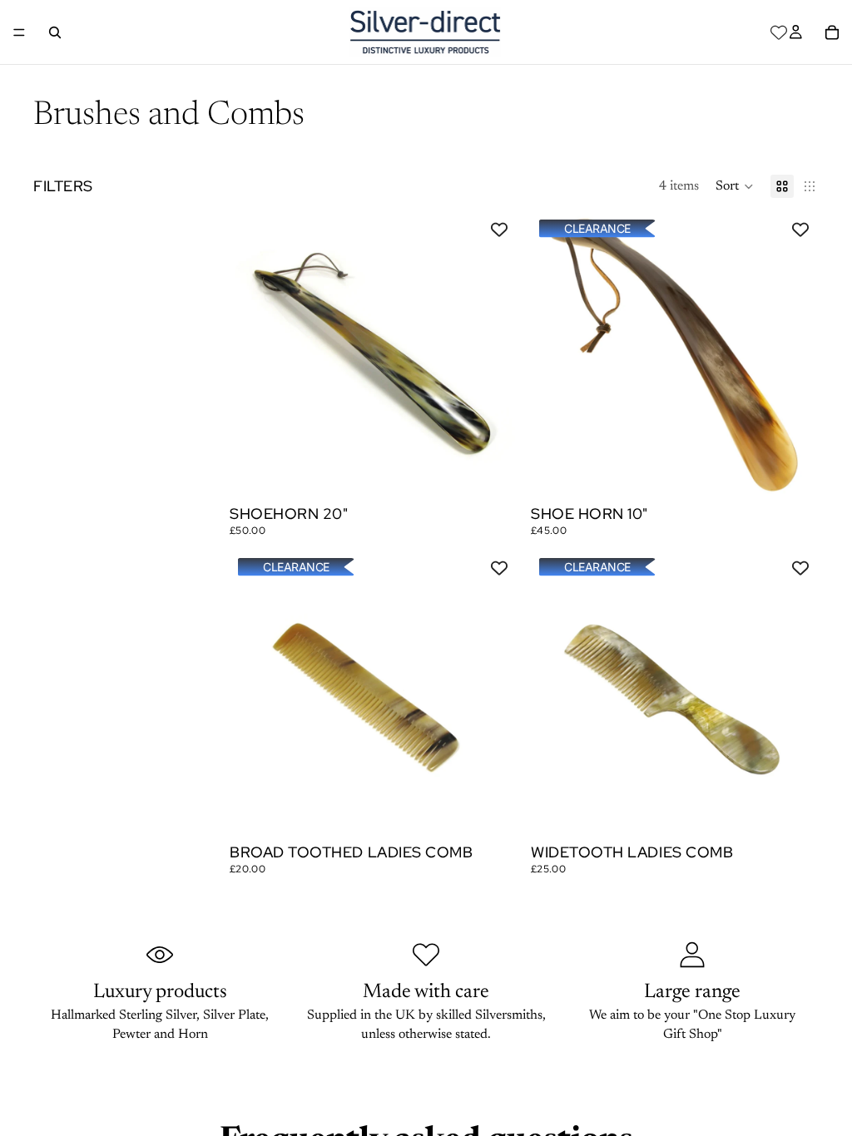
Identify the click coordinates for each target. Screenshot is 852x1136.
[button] (735, 186)
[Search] (55, 32)
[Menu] (19, 32)
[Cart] (832, 32)
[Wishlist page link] (778, 32)
